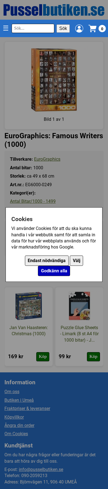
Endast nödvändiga (47, 260)
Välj (76, 260)
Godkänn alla (54, 270)
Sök (63, 28)
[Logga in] (79, 28)
